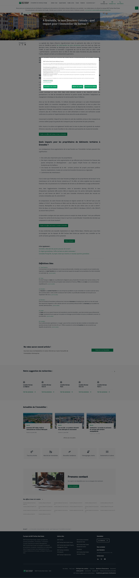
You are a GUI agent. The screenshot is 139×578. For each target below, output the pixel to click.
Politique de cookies (48, 80)
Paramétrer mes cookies (50, 86)
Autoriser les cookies (90, 86)
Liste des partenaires (47, 82)
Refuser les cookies (77, 86)
